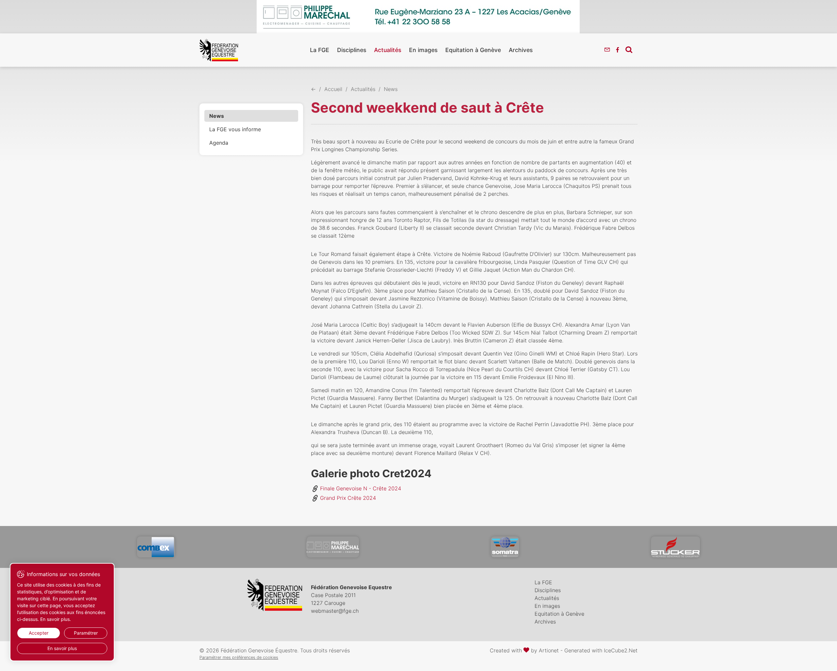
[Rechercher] (628, 49)
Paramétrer (86, 633)
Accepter (38, 633)
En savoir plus (62, 648)
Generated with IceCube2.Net (601, 650)
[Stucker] (675, 546)
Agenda (218, 142)
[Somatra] (505, 546)
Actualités (387, 49)
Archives (521, 49)
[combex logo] (156, 546)
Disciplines (351, 49)
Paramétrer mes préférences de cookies (238, 657)
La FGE (319, 49)
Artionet (549, 650)
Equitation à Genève (473, 49)
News (216, 116)
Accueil (333, 89)
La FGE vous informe (235, 129)
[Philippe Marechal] (333, 546)
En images (423, 49)
